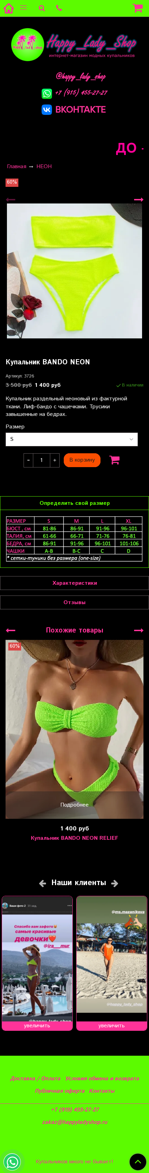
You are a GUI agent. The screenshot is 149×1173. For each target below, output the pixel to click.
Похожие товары (74, 631)
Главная (16, 167)
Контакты (101, 1091)
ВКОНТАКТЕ (80, 109)
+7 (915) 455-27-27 (81, 92)
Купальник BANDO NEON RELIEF (74, 838)
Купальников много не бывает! (74, 1162)
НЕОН (44, 167)
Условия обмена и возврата (102, 1079)
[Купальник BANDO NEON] (74, 270)
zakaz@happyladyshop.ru (74, 1122)
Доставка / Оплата (35, 1079)
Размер (15, 427)
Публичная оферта (60, 1091)
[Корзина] (138, 8)
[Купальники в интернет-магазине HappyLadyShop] (74, 44)
